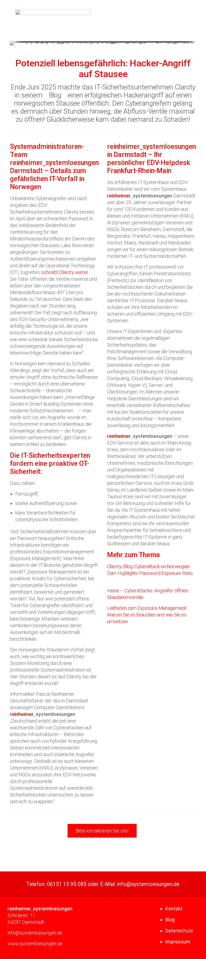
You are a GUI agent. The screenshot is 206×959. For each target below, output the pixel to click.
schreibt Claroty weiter (64, 272)
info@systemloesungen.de (148, 884)
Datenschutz (179, 930)
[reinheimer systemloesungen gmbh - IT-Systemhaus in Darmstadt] (52, 13)
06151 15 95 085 (66, 884)
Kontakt (173, 908)
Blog (55, 95)
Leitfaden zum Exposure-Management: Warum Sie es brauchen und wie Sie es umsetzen (147, 614)
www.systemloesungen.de (35, 943)
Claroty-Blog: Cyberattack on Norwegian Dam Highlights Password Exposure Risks (150, 570)
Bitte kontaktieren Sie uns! (102, 831)
